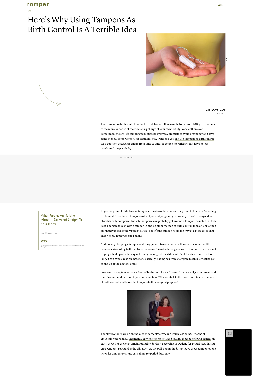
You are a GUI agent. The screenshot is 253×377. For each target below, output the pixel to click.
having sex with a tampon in (184, 249)
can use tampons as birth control (194, 139)
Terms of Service (77, 245)
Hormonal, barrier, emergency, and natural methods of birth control (170, 338)
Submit (44, 241)
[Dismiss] (248, 331)
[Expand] (228, 331)
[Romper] (38, 5)
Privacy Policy (45, 247)
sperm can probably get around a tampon (169, 221)
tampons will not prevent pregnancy (151, 216)
